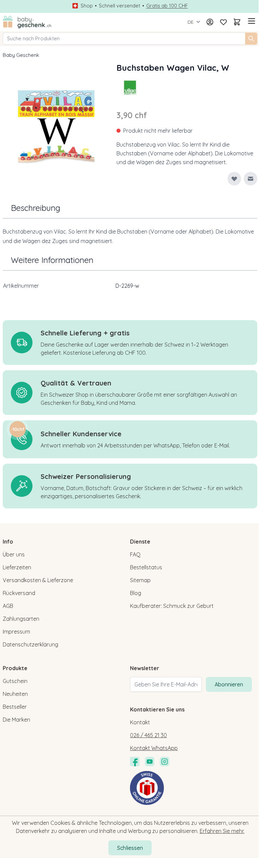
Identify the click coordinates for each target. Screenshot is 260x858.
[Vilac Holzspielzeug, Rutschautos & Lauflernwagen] (130, 87)
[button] (130, 87)
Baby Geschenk (21, 55)
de (191, 22)
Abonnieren (229, 684)
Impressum (16, 631)
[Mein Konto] (209, 22)
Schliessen (130, 847)
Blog (135, 593)
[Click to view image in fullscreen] (56, 128)
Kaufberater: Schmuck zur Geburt (172, 605)
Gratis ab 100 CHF (167, 6)
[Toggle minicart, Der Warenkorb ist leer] (237, 22)
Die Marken (16, 719)
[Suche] (251, 38)
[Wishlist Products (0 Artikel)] (223, 22)
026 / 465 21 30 (148, 735)
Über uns (14, 554)
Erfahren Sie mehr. (222, 831)
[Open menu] (250, 21)
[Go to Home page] (27, 22)
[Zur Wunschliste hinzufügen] (234, 178)
